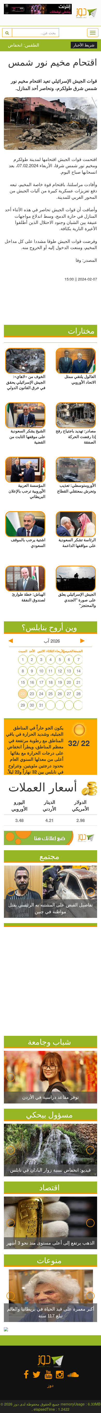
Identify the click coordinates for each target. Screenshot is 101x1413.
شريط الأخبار (84, 45)
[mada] (38, 13)
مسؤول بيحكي (49, 1114)
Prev (10, 892)
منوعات (49, 1260)
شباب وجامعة (49, 1041)
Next (90, 892)
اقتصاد (49, 1187)
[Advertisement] (50, 980)
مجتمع (49, 855)
